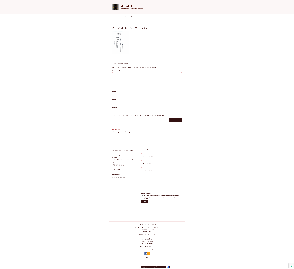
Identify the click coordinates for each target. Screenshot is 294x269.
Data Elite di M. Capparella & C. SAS (151, 261)
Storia (126, 16)
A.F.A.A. (127, 6)
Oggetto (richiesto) (146, 163)
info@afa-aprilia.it (120, 171)
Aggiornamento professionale (154, 16)
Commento (116, 71)
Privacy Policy (143, 246)
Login (147, 257)
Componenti (141, 16)
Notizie (167, 16)
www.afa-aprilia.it (148, 238)
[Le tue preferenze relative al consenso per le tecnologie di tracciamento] (291, 266)
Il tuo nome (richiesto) (147, 149)
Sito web (114, 107)
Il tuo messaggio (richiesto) (148, 170)
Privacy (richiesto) (160, 196)
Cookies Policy (150, 246)
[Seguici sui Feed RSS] (148, 254)
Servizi (173, 16)
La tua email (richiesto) (147, 156)
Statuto (133, 16)
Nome (114, 91)
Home (120, 16)
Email (114, 99)
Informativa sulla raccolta (132, 267)
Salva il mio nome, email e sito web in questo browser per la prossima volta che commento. (140, 115)
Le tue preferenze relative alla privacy (153, 267)
